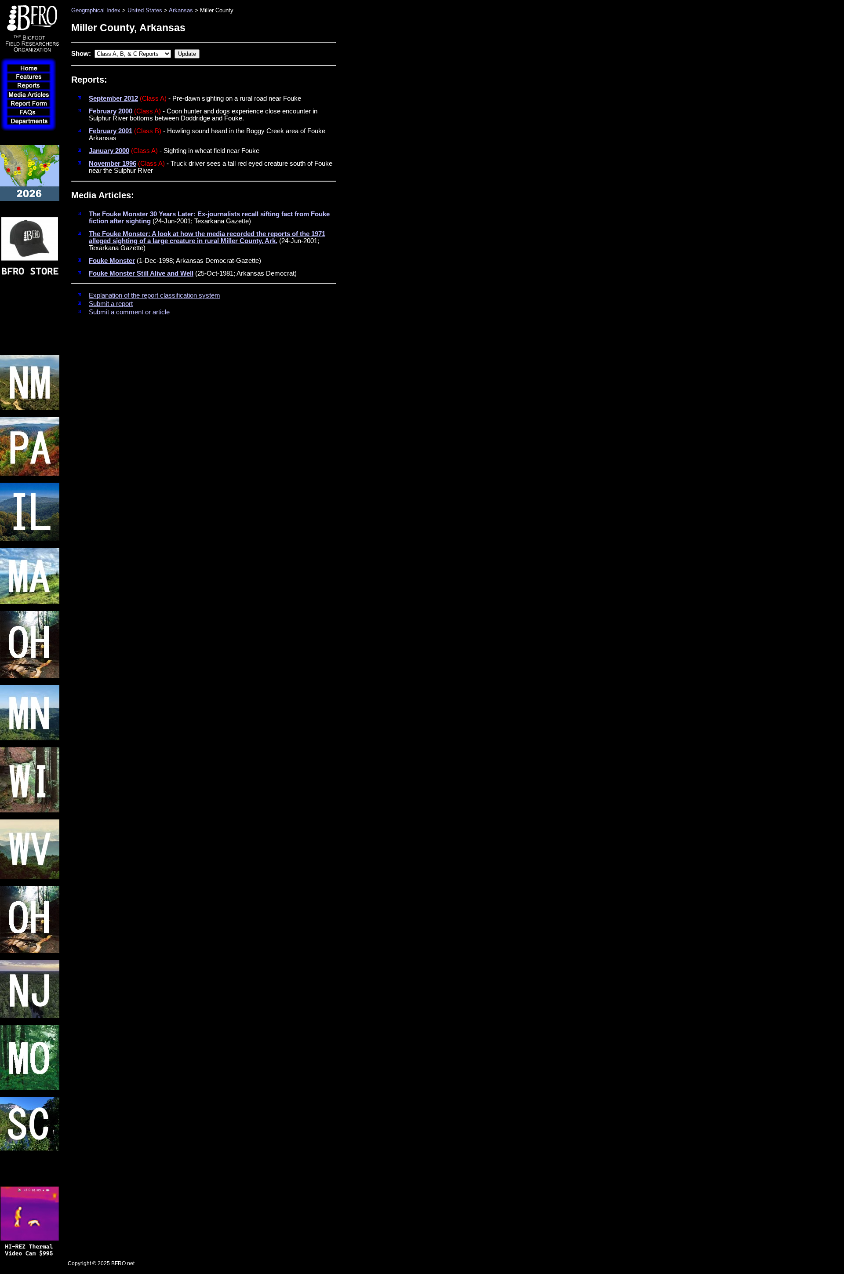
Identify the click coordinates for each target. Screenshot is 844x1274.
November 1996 (112, 163)
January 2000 (109, 150)
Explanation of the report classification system (154, 295)
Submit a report (111, 303)
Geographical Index (95, 10)
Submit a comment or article (129, 312)
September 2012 (113, 98)
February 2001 (110, 131)
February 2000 (110, 111)
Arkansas (181, 10)
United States (144, 10)
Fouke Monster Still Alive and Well (141, 273)
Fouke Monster (112, 260)
